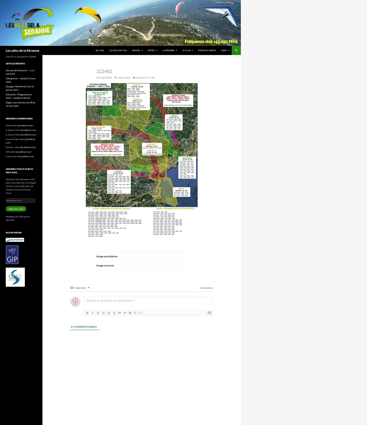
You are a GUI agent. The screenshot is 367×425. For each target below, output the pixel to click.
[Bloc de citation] (119, 313)
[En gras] (87, 313)
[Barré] (103, 313)
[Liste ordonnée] (108, 313)
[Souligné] (98, 313)
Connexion (206, 287)
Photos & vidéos (207, 50)
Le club (186, 50)
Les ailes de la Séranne (22, 50)
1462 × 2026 (123, 77)
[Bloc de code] (124, 313)
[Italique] (92, 313)
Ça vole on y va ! (118, 50)
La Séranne (168, 50)
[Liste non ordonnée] (114, 313)
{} (135, 312)
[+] (140, 312)
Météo (151, 50)
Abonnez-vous (16, 208)
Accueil (100, 50)
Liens (224, 50)
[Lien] (130, 313)
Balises (136, 50)
